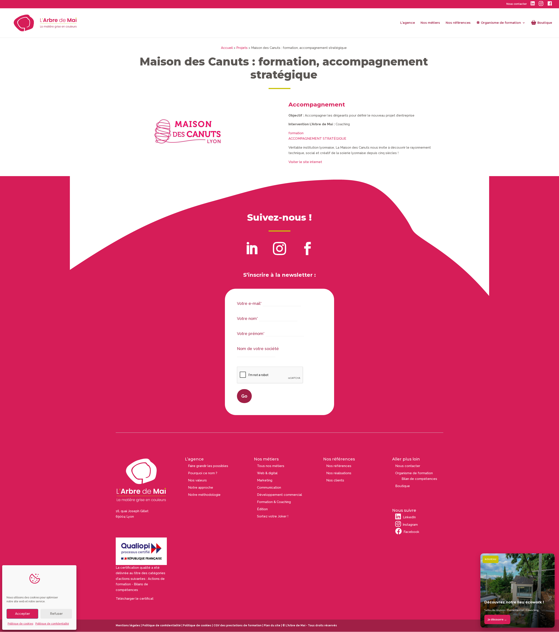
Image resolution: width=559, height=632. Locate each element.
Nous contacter (516, 4)
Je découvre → (497, 619)
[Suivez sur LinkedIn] (251, 248)
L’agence (407, 23)
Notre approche (200, 487)
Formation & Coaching (274, 502)
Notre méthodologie (204, 495)
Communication (269, 487)
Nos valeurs (197, 480)
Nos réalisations (338, 473)
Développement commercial (279, 495)
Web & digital (267, 473)
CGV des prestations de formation (238, 625)
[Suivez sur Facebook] (307, 248)
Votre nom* (247, 318)
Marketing (264, 480)
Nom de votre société (258, 348)
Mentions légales (128, 625)
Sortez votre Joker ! (272, 516)
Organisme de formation (414, 473)
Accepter (22, 614)
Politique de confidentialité (52, 623)
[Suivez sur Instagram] (279, 248)
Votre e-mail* (249, 303)
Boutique (402, 486)
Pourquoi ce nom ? (202, 473)
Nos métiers (430, 23)
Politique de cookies (20, 623)
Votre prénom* (250, 333)
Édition (262, 509)
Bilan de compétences (419, 479)
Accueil (227, 48)
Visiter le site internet (305, 162)
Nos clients (335, 480)
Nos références (458, 23)
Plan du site (271, 625)
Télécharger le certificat (135, 599)
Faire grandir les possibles (208, 466)
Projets (242, 48)
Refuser (56, 614)
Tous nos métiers (270, 466)
